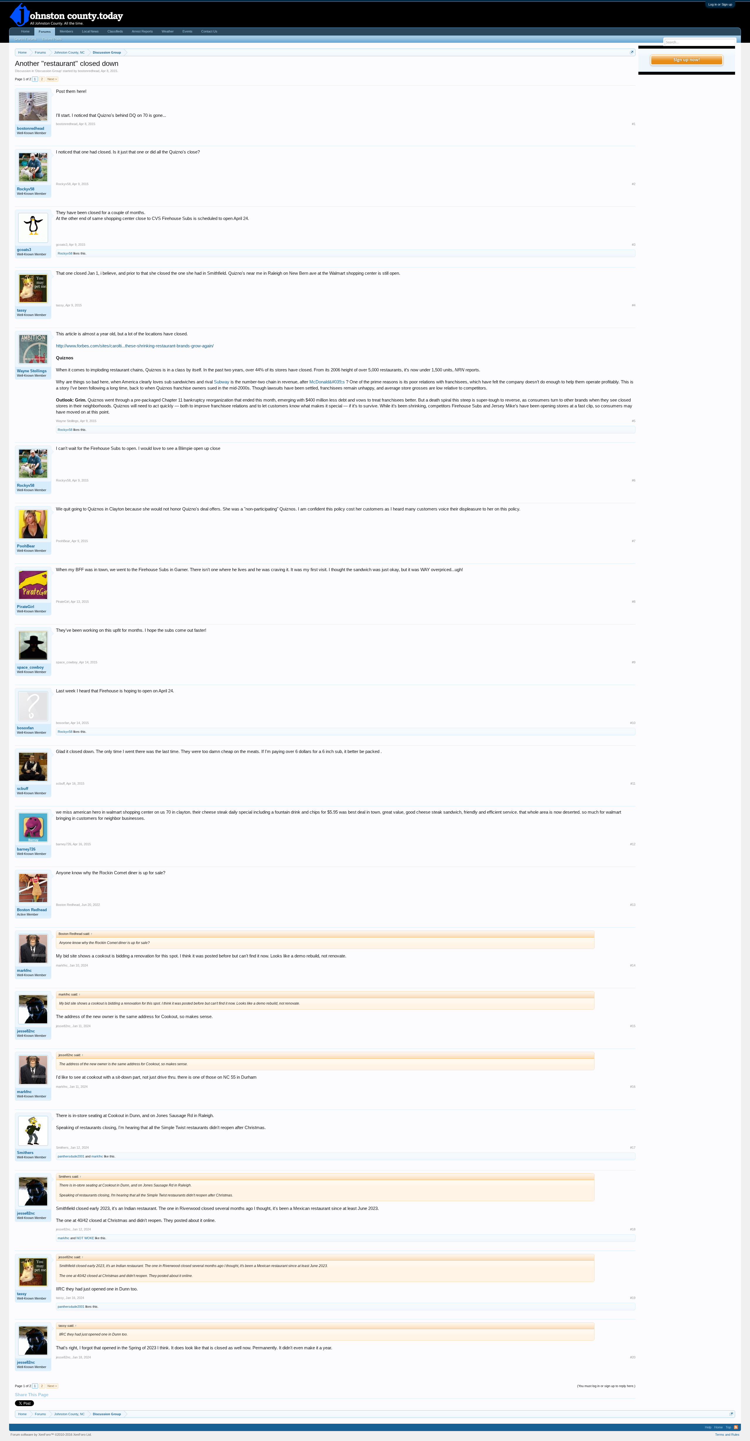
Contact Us (209, 31)
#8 (633, 601)
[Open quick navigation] (632, 52)
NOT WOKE (85, 1238)
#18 (632, 1229)
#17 (632, 1147)
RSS (736, 1427)
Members (66, 31)
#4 (633, 305)
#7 (633, 541)
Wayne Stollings (32, 371)
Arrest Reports (142, 31)
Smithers (25, 1152)
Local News (90, 31)
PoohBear (26, 546)
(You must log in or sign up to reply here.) (606, 1386)
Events (187, 31)
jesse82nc (26, 1031)
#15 (632, 1026)
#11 (632, 783)
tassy (21, 310)
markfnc (24, 970)
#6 (633, 480)
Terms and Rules (727, 1434)
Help (708, 1427)
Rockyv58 (25, 189)
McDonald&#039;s (327, 382)
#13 (632, 904)
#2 (633, 184)
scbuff (22, 788)
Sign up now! (687, 60)
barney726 (26, 849)
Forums (45, 31)
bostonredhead (88, 71)
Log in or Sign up (720, 4)
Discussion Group (48, 71)
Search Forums (25, 39)
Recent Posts (52, 39)
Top (728, 1427)
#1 (633, 124)
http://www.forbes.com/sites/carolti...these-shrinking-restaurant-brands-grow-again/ (135, 346)
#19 (632, 1298)
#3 (633, 244)
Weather (168, 31)
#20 (632, 1357)
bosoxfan (25, 728)
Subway (221, 382)
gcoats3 (24, 249)
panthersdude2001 (71, 1156)
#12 (632, 844)
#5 (633, 421)
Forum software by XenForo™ (51, 1434)
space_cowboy (30, 667)
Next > (52, 79)
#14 (632, 965)
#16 (632, 1086)
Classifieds (115, 31)
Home (25, 31)
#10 (632, 723)
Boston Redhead (32, 910)
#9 (633, 662)
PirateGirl (25, 607)
